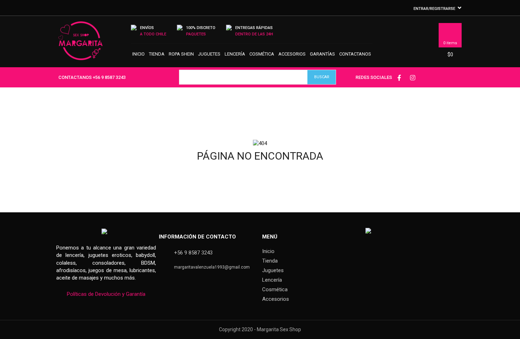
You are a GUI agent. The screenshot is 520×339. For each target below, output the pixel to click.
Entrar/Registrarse (434, 8)
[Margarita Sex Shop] (80, 44)
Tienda (156, 54)
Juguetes (209, 54)
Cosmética (261, 54)
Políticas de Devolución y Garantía (106, 294)
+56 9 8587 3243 (109, 77)
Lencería (235, 54)
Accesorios (292, 54)
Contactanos (355, 54)
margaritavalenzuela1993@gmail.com (212, 267)
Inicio (138, 54)
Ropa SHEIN (181, 54)
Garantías (322, 54)
